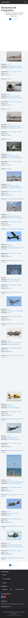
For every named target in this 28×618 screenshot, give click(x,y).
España (6, 73)
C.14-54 (8, 436)
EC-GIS (8, 309)
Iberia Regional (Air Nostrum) (14, 67)
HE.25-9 (8, 341)
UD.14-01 (8, 404)
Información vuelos (19, 589)
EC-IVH (8, 154)
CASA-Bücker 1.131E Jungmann (15, 311)
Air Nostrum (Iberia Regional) (14, 157)
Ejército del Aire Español (13, 281)
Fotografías (4, 589)
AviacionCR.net (5, 2)
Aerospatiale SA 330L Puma (14, 545)
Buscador (4, 574)
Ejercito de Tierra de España (14, 483)
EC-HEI (8, 64)
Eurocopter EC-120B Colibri (14, 342)
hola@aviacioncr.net (6, 606)
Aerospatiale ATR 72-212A (13, 66)
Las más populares (6, 578)
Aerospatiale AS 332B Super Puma (16, 481)
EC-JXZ (8, 184)
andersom (9, 79)
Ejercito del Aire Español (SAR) (15, 546)
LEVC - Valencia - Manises (14, 71)
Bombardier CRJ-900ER (13, 186)
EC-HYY (8, 511)
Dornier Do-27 (10, 246)
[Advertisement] (14, 36)
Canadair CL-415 (11, 406)
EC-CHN (8, 244)
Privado (9, 312)
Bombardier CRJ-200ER (13, 96)
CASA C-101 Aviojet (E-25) (13, 279)
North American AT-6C (13, 513)
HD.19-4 (8, 543)
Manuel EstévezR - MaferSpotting (15, 199)
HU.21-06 (8, 480)
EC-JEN (8, 94)
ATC (11, 589)
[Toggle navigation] (25, 2)
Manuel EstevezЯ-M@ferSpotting (15, 229)
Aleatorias (4, 582)
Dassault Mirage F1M (12, 437)
